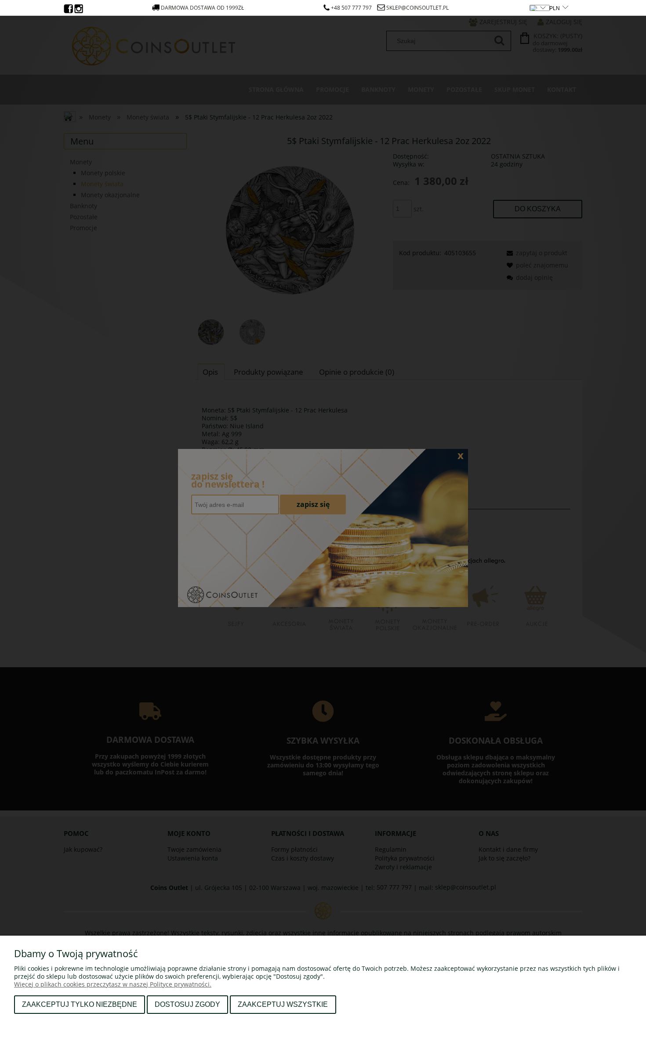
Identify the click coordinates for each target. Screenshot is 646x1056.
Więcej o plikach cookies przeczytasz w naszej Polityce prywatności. (112, 984)
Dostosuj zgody (187, 1004)
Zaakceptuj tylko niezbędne (79, 1004)
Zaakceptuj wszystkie (283, 1004)
